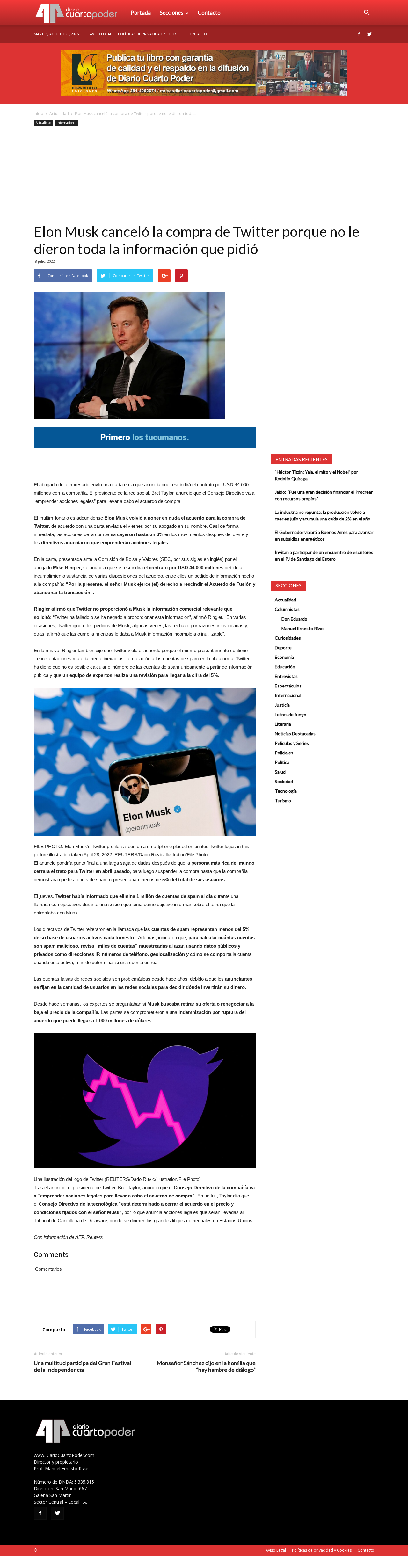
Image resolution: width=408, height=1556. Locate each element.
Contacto (209, 12)
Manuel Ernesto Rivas (302, 628)
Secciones (171, 12)
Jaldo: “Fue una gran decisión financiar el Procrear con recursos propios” (324, 495)
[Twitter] (369, 34)
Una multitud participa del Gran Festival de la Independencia (82, 1366)
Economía (284, 657)
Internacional (66, 122)
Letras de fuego (290, 714)
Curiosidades (288, 638)
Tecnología (286, 791)
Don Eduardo (294, 619)
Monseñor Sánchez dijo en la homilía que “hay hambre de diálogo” (206, 1366)
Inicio (38, 113)
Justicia (282, 705)
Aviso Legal (101, 34)
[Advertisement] (204, 175)
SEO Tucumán (50, 1550)
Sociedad (284, 781)
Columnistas (287, 609)
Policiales (284, 752)
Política (282, 762)
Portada (141, 12)
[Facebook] (359, 34)
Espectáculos (288, 685)
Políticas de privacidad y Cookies (149, 34)
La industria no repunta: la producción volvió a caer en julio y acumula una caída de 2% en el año (322, 515)
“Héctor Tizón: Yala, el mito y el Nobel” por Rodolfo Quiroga (316, 475)
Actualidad (59, 113)
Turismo (283, 800)
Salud (280, 771)
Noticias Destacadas (295, 733)
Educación (285, 666)
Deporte (283, 647)
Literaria (283, 724)
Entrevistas (286, 676)
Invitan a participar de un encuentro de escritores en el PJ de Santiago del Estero (324, 555)
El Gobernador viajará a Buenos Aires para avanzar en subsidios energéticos (324, 535)
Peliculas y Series (292, 743)
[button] (366, 12)
